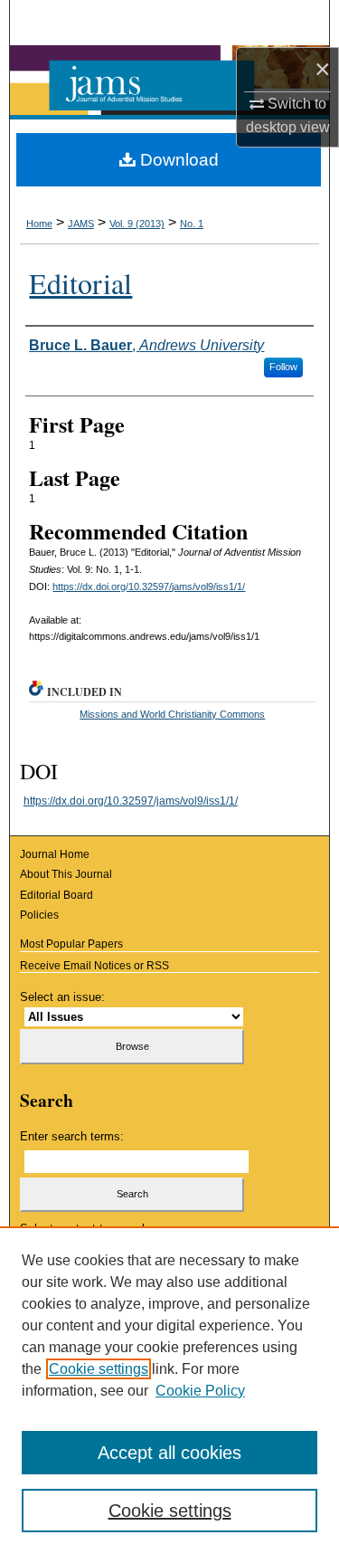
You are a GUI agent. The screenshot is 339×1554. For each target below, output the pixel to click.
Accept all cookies (169, 1453)
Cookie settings (98, 1369)
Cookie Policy (200, 1390)
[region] (169, 1390)
